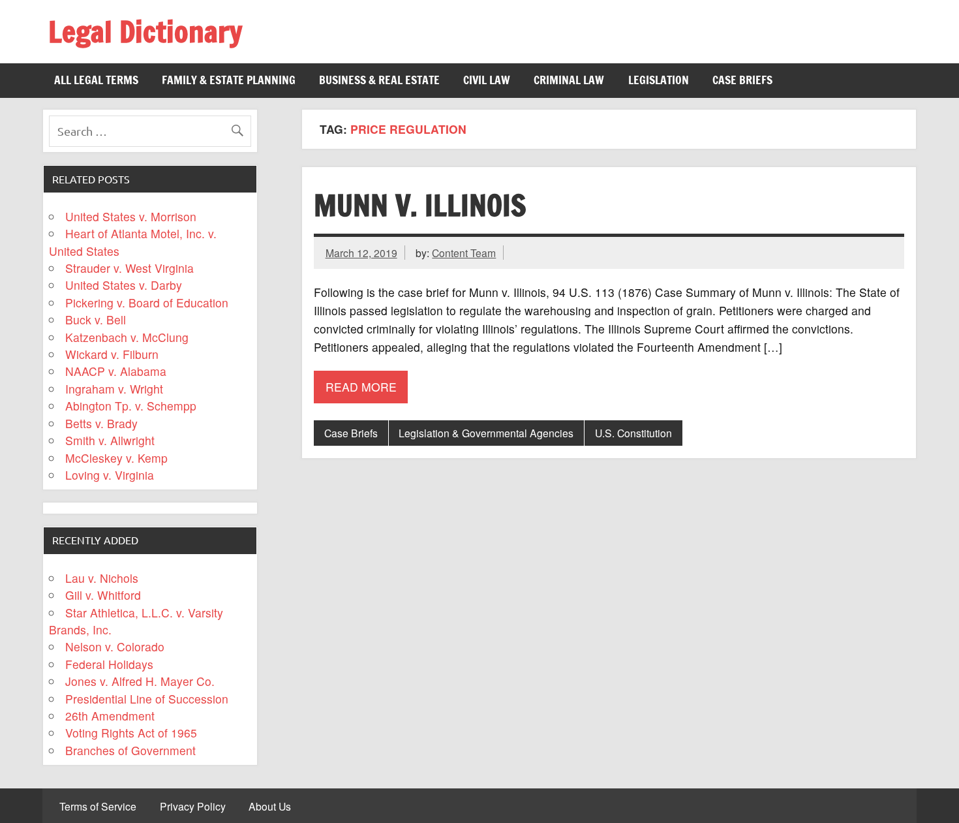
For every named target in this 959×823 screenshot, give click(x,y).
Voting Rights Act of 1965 (131, 732)
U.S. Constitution (633, 433)
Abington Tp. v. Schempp (130, 405)
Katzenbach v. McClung (127, 337)
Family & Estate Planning (229, 80)
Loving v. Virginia (109, 475)
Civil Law (486, 80)
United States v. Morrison (130, 216)
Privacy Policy (193, 806)
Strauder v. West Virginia (129, 268)
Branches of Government (130, 750)
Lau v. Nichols (101, 578)
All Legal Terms (96, 80)
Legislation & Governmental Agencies (486, 433)
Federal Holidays (109, 664)
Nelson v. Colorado (114, 646)
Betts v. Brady (101, 423)
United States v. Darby (123, 285)
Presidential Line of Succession (146, 699)
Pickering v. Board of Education (146, 302)
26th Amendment (110, 715)
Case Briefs (742, 80)
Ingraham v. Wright (114, 388)
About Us (270, 806)
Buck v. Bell (95, 319)
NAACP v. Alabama (115, 371)
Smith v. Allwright (110, 440)
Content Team (464, 252)
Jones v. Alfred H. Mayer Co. (140, 681)
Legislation (658, 80)
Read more (361, 387)
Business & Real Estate (379, 80)
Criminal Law (569, 80)
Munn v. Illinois (420, 205)
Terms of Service (97, 806)
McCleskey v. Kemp (116, 458)
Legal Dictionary (145, 31)
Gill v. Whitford (103, 595)
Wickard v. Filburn (112, 354)
